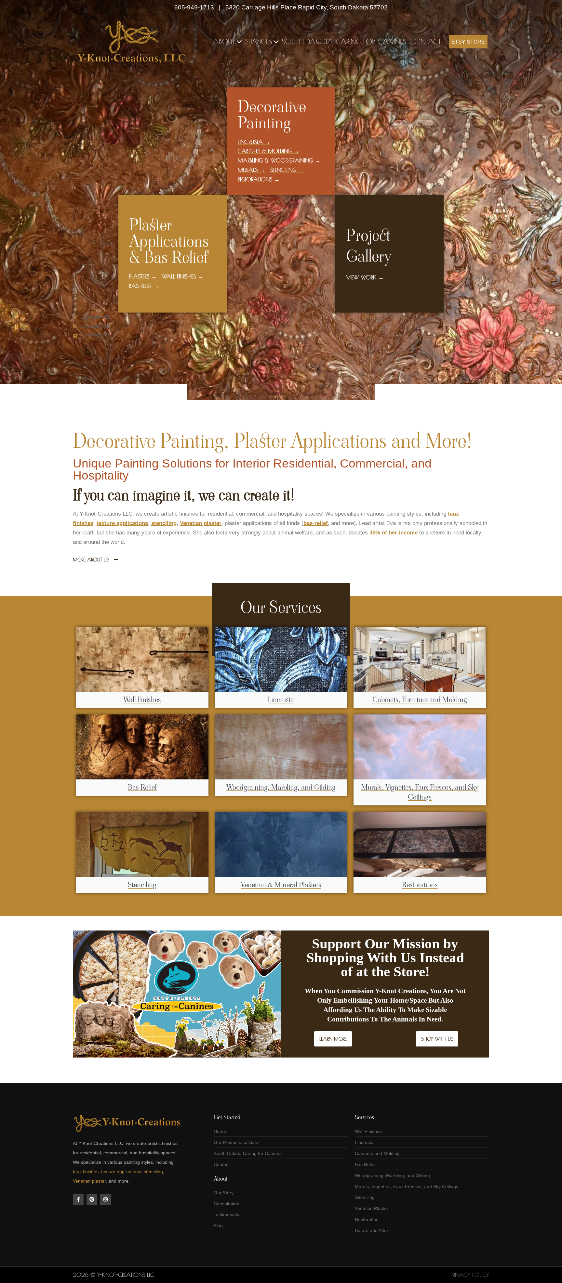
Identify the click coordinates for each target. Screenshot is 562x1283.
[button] (239, 41)
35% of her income (393, 533)
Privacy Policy (469, 1275)
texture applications (121, 1171)
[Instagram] (105, 1199)
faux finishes (86, 1171)
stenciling (153, 1171)
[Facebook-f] (78, 1199)
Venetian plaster (89, 1181)
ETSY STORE (468, 42)
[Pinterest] (92, 1199)
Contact (425, 41)
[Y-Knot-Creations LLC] (133, 42)
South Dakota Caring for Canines (344, 41)
